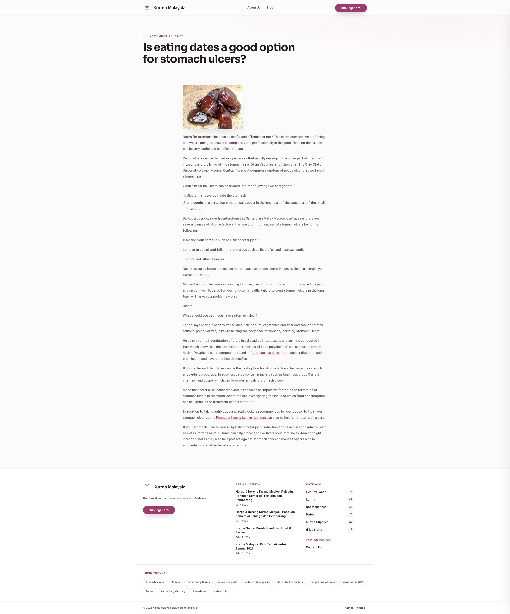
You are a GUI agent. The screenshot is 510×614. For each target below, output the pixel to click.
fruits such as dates (265, 353)
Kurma (176, 582)
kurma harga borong (173, 591)
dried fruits (329, 529)
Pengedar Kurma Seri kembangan (241, 418)
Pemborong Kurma (198, 582)
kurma (329, 499)
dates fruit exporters (290, 582)
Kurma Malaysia (155, 582)
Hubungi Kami (351, 8)
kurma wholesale (227, 582)
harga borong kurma (323, 582)
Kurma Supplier (329, 522)
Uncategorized (329, 507)
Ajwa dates (199, 591)
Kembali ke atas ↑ (356, 607)
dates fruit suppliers (257, 582)
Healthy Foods (329, 492)
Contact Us (314, 547)
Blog (270, 7)
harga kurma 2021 (352, 582)
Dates (329, 514)
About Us (253, 7)
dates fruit (220, 591)
